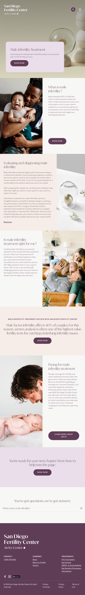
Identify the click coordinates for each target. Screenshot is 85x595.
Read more (8, 222)
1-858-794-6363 (10, 560)
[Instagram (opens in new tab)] (9, 576)
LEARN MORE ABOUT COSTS (64, 436)
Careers (35, 565)
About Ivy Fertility (39, 562)
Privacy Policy (61, 585)
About (35, 560)
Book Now (19, 63)
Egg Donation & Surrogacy (71, 568)
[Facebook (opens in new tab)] (5, 576)
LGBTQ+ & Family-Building (71, 565)
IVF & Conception (68, 560)
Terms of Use (75, 585)
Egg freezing (66, 562)
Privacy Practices (46, 585)
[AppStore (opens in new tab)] (16, 576)
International (66, 571)
